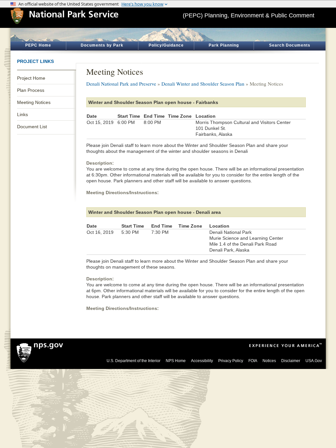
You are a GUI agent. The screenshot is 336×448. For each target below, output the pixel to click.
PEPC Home (38, 45)
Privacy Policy (230, 360)
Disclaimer (290, 360)
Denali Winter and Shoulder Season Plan (202, 83)
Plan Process (30, 90)
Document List (32, 126)
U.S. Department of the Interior (133, 360)
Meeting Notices (34, 102)
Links (22, 114)
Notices (269, 360)
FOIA (252, 360)
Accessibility (202, 360)
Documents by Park (102, 45)
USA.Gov (313, 360)
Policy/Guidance (166, 45)
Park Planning (224, 45)
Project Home (31, 78)
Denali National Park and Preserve (121, 83)
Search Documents (289, 45)
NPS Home (176, 360)
